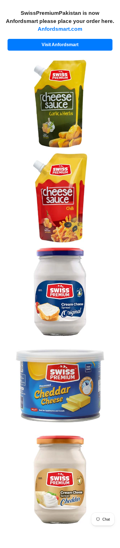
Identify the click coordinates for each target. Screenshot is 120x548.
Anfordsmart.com (60, 29)
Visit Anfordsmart (60, 44)
